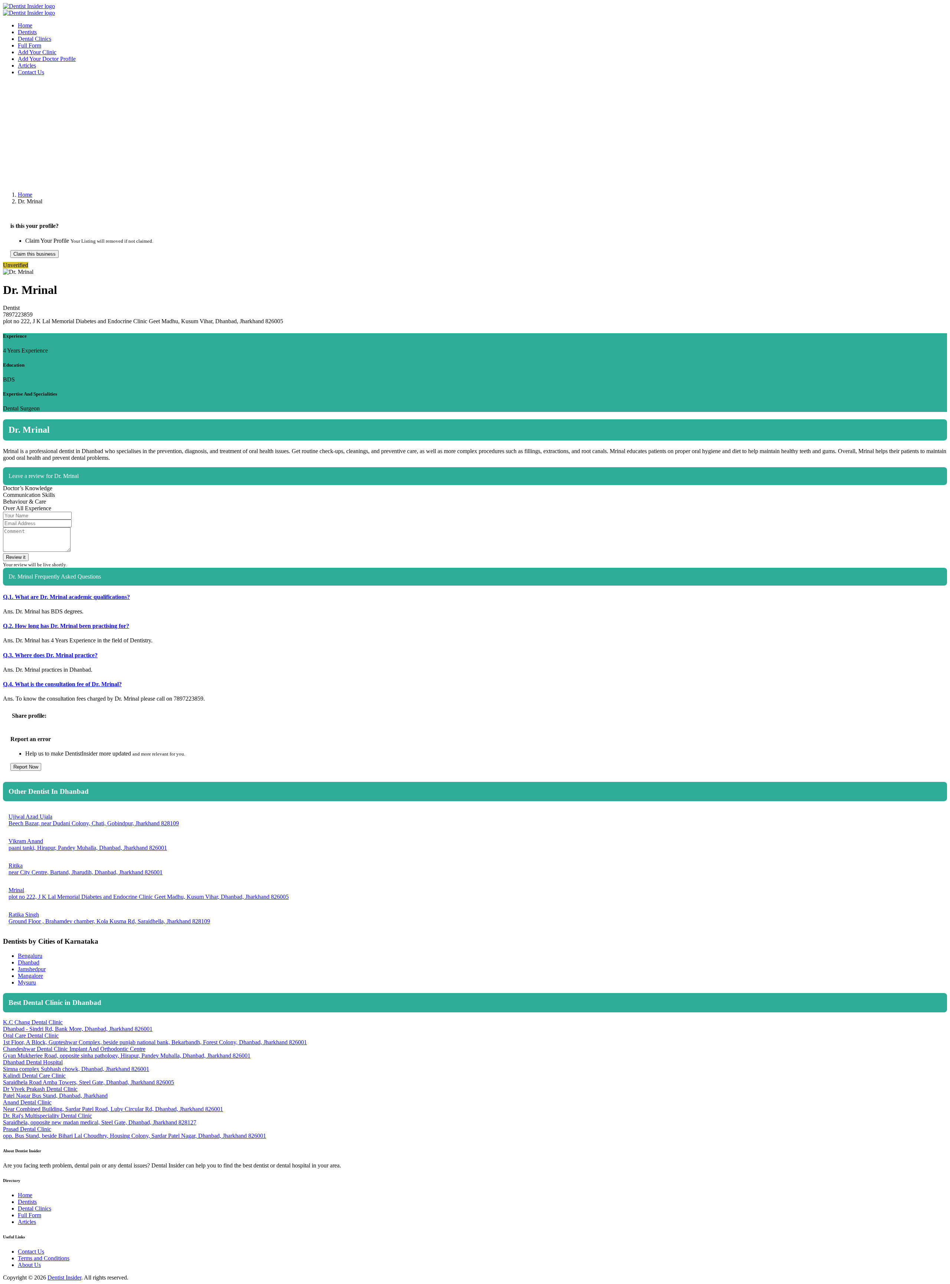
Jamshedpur (32, 969)
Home (25, 25)
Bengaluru (30, 956)
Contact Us (31, 72)
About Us (29, 1265)
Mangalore (30, 976)
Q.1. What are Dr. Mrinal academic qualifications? (66, 597)
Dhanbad (28, 962)
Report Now (25, 767)
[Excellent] (942, 497)
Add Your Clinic (37, 52)
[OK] (923, 497)
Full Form (29, 45)
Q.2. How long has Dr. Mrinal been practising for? (66, 626)
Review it (16, 557)
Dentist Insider (64, 1277)
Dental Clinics (34, 39)
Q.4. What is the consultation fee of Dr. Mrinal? (62, 684)
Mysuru (27, 982)
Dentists (27, 32)
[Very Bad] (903, 497)
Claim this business (34, 254)
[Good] (932, 497)
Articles (27, 65)
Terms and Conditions (43, 1258)
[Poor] (913, 497)
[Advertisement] (225, 134)
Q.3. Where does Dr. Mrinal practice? (50, 655)
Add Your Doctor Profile (47, 59)
